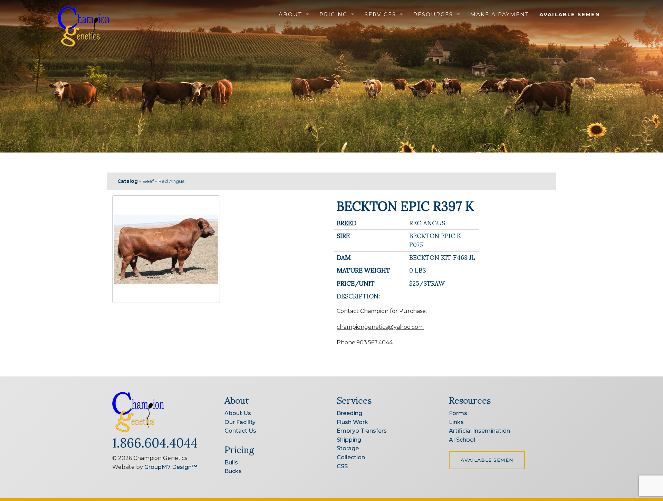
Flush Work (352, 422)
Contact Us (240, 431)
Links (456, 422)
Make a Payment (499, 14)
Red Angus (171, 181)
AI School (462, 439)
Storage (348, 448)
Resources (433, 14)
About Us (237, 413)
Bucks (233, 471)
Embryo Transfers (362, 431)
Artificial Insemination (479, 431)
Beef (148, 181)
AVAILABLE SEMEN (487, 460)
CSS (342, 466)
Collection (351, 457)
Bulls (231, 462)
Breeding (349, 413)
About (290, 14)
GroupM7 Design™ (170, 467)
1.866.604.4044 (155, 441)
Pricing (333, 14)
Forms (458, 413)
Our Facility (240, 422)
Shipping (349, 439)
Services (380, 14)
